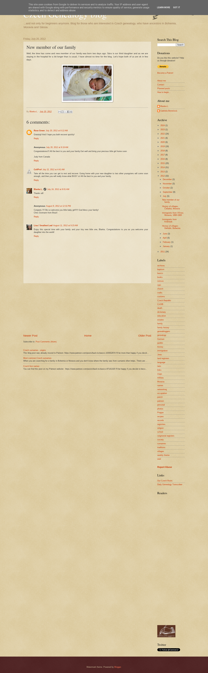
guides (160, 343)
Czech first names (31, 366)
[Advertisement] (87, 308)
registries (161, 424)
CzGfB (160, 304)
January (166, 246)
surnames (161, 443)
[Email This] (59, 111)
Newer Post (30, 335)
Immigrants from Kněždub (169, 220)
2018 (162, 151)
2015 (162, 163)
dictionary (161, 312)
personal (161, 405)
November (167, 184)
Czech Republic (164, 300)
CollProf (38, 169)
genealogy (161, 335)
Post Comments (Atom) (46, 342)
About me (161, 81)
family (160, 323)
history (160, 347)
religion (160, 428)
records (160, 420)
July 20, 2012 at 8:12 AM (57, 130)
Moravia (160, 382)
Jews (159, 354)
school (160, 432)
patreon (160, 401)
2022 (162, 134)
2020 (162, 142)
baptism (160, 269)
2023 (162, 129)
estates (160, 320)
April (165, 238)
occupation (162, 393)
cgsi (159, 285)
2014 (162, 167)
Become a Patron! (165, 73)
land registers (163, 358)
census (160, 281)
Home (88, 335)
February (167, 242)
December (167, 179)
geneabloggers (163, 331)
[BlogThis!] (62, 111)
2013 (162, 171)
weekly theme (163, 455)
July (165, 196)
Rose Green (39, 130)
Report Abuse (164, 467)
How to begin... (164, 92)
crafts (159, 293)
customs (161, 296)
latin (159, 366)
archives (161, 265)
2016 (162, 159)
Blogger (117, 667)
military (160, 378)
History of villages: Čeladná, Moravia (171, 207)
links (159, 370)
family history (163, 327)
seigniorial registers (165, 436)
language (161, 362)
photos (160, 409)
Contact (160, 84)
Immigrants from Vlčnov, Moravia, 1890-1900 (173, 214)
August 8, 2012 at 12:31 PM (58, 206)
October (166, 188)
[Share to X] (65, 111)
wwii (159, 459)
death (159, 308)
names (160, 385)
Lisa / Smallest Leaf (43, 225)
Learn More (163, 7)
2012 (162, 176)
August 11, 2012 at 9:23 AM (65, 225)
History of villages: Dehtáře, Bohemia (171, 227)
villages (160, 451)
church (160, 289)
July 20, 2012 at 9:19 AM (57, 147)
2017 (162, 155)
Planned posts (163, 88)
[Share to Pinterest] (71, 111)
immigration (162, 351)
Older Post (144, 335)
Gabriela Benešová (168, 111)
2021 (162, 138)
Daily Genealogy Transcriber (169, 484)
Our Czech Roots (165, 481)
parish (160, 397)
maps (159, 374)
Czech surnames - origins (34, 350)
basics (160, 273)
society (160, 439)
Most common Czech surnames (37, 358)
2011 (162, 251)
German (160, 339)
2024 (162, 125)
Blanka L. (38, 189)
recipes (160, 416)
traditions (161, 447)
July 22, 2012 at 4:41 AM (53, 169)
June (165, 234)
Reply (36, 138)
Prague (160, 412)
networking (162, 389)
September (168, 192)
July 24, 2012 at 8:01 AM (58, 189)
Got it (176, 7)
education (161, 316)
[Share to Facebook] (68, 111)
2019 (162, 146)
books (160, 277)
